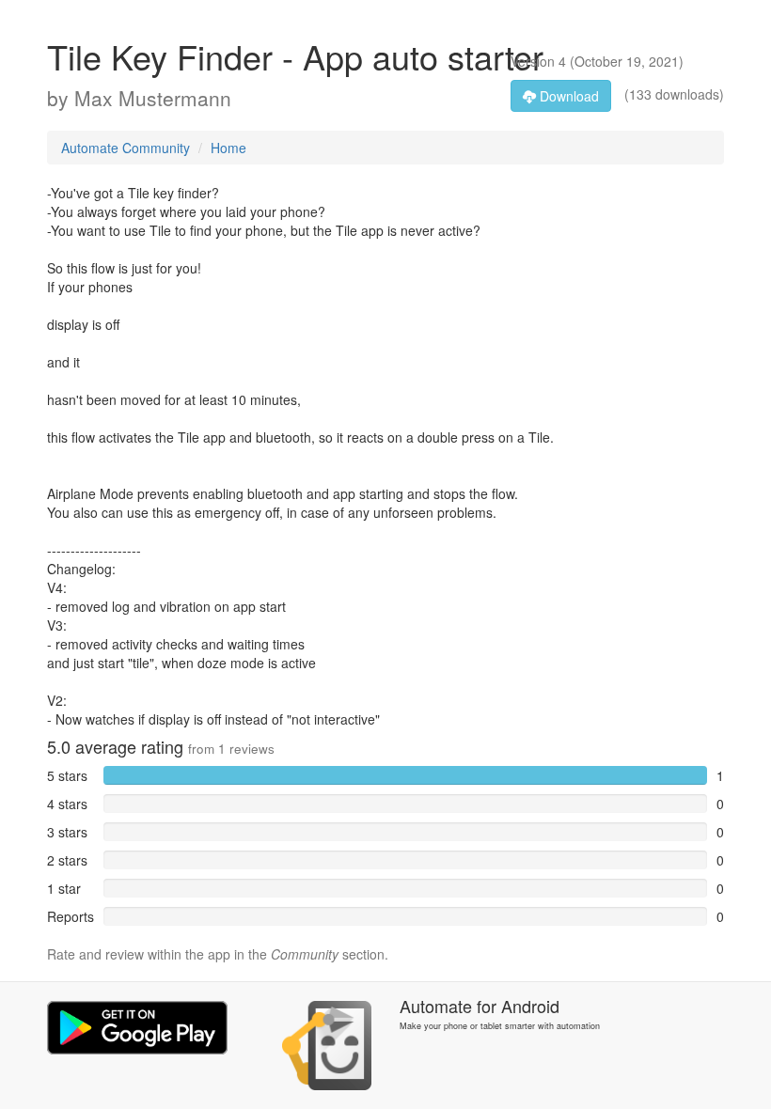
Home (228, 147)
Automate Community (125, 147)
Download (567, 95)
